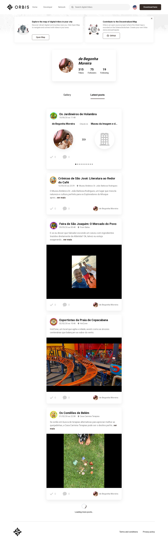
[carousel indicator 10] (92, 164)
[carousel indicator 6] (85, 164)
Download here (150, 7)
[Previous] (53, 138)
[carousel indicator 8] (89, 164)
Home (34, 7)
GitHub (113, 35)
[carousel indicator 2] (77, 164)
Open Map (40, 37)
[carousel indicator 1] (76, 164)
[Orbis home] (18, 7)
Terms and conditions (128, 532)
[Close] (151, 18)
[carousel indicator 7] (87, 164)
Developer (47, 7)
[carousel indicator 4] (81, 164)
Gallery (67, 94)
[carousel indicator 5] (83, 164)
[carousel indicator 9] (90, 164)
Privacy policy (149, 532)
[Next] (114, 138)
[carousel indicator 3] (79, 164)
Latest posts (98, 94)
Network (61, 7)
